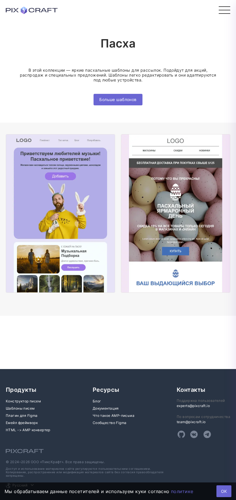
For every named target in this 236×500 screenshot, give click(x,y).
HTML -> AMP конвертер (28, 430)
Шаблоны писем (20, 408)
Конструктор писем (23, 401)
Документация (106, 408)
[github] (181, 434)
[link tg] (207, 434)
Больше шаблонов (117, 99)
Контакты (191, 389)
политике (182, 491)
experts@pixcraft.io (193, 406)
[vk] (194, 434)
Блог (97, 401)
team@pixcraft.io (191, 422)
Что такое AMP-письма (113, 415)
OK (224, 491)
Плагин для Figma (22, 415)
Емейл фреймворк (22, 423)
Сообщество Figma (110, 423)
